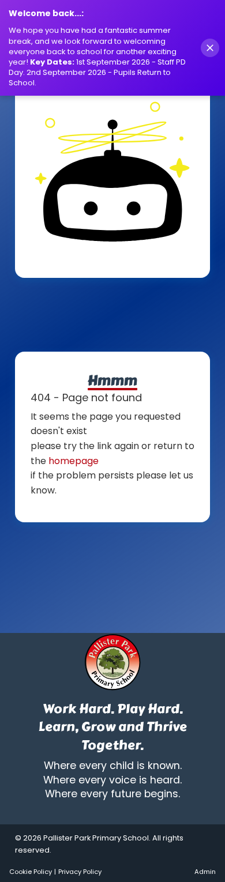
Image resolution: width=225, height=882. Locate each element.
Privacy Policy (80, 871)
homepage (73, 461)
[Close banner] (210, 48)
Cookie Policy (30, 871)
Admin (205, 871)
